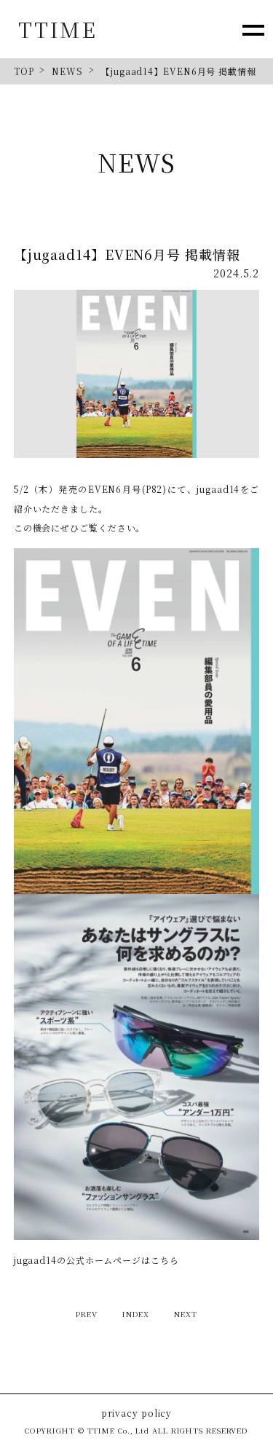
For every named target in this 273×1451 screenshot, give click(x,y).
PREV (87, 1313)
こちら (165, 1260)
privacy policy (137, 1413)
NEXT (185, 1313)
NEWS (67, 71)
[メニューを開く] (253, 29)
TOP (24, 71)
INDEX (136, 1313)
